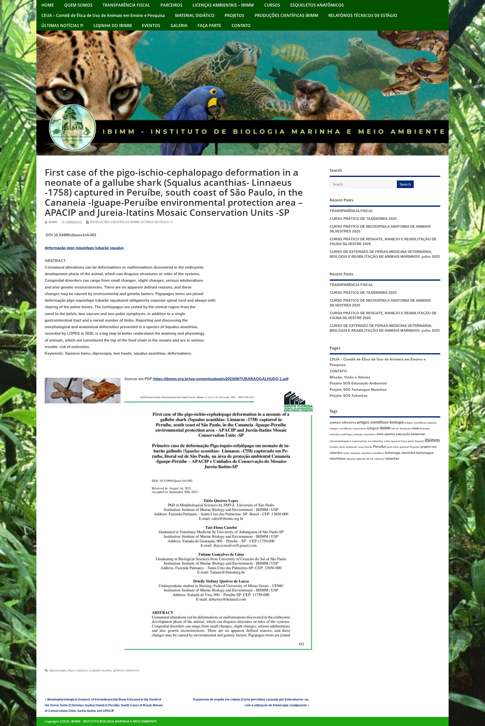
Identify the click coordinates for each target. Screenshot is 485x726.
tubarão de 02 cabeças (370, 458)
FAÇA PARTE (209, 25)
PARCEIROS (171, 5)
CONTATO (241, 25)
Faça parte (407, 441)
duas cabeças (78, 670)
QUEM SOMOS (78, 5)
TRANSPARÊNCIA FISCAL (126, 5)
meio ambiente (348, 447)
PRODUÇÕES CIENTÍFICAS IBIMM (286, 15)
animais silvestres (343, 422)
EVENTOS (151, 25)
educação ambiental (410, 434)
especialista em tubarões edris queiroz (376, 441)
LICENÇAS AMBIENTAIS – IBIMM (223, 5)
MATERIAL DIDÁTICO (194, 15)
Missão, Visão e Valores (350, 377)
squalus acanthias (372, 453)
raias (346, 453)
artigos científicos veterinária (348, 428)
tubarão (351, 458)
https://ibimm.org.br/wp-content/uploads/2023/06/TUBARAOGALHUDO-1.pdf (220, 379)
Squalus (355, 453)
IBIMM (52, 222)
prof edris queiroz (398, 447)
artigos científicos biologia (380, 422)
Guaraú (419, 441)
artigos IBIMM (379, 428)
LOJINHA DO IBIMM (112, 25)
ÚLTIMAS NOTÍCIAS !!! (62, 25)
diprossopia (57, 670)
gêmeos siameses (126, 670)
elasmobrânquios (340, 441)
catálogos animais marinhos (358, 434)
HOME (47, 5)
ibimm (432, 440)
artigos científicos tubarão (420, 422)
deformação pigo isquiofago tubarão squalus (84, 248)
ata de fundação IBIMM (405, 428)
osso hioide (365, 447)
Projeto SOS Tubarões (349, 396)
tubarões (392, 458)
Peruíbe (379, 447)
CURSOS (272, 5)
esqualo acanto (100, 670)
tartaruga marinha (400, 453)
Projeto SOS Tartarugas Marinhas (358, 390)
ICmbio (334, 447)
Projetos (414, 447)
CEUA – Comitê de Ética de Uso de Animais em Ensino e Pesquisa (103, 15)
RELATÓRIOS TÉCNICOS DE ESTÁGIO (362, 15)
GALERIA (179, 25)
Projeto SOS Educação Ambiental (358, 383)
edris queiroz (385, 434)
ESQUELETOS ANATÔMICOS (317, 5)
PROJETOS (234, 15)
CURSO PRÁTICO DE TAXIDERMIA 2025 (363, 219)
